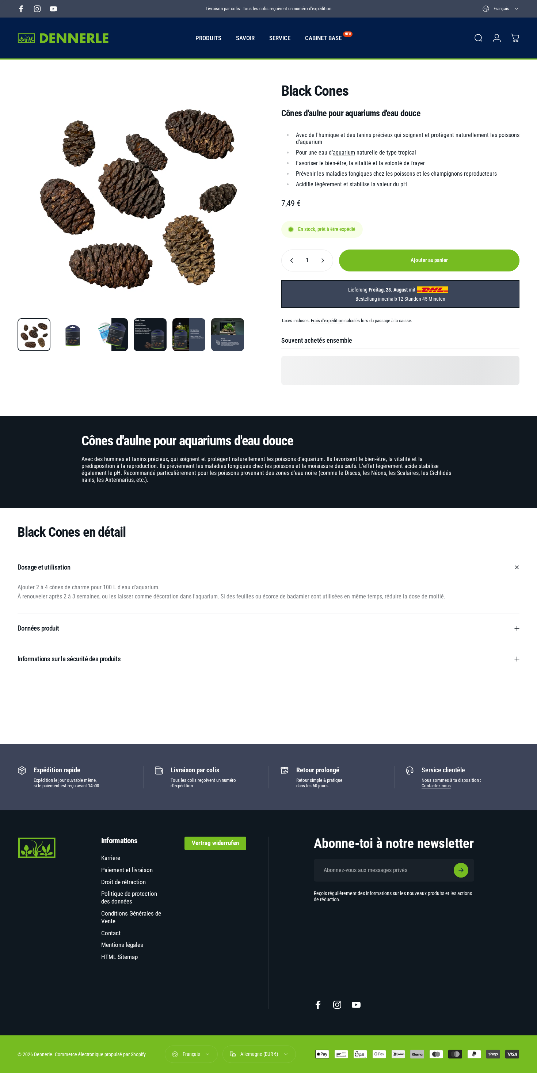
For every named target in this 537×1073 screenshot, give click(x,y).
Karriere (110, 858)
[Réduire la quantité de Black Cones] (290, 260)
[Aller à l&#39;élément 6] (227, 334)
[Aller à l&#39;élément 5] (188, 334)
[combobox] (501, 9)
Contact (111, 933)
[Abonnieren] (461, 870)
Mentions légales (122, 944)
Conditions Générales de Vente (131, 917)
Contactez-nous (436, 785)
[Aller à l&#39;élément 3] (111, 334)
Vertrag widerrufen (215, 843)
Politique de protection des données (129, 897)
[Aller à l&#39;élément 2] (72, 334)
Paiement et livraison (127, 870)
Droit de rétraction (123, 882)
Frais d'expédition (327, 320)
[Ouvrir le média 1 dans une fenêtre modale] (137, 193)
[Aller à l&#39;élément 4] (150, 334)
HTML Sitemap (119, 957)
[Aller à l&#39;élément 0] (34, 334)
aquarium (344, 152)
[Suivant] (236, 207)
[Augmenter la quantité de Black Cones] (324, 260)
